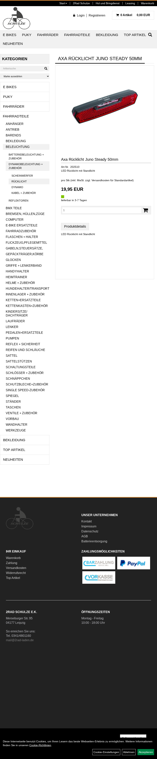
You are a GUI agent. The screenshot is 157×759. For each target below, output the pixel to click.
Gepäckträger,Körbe (24, 254)
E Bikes (9, 35)
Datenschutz (89, 531)
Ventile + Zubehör (21, 413)
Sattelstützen (19, 361)
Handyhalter (17, 271)
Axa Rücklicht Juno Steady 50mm (89, 159)
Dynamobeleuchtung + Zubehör (26, 166)
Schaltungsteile (21, 367)
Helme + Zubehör (20, 282)
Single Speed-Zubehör (25, 390)
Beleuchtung (17, 146)
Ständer (13, 401)
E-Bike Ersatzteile (22, 225)
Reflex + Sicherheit (23, 344)
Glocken (13, 259)
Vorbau (12, 418)
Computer (15, 219)
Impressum (88, 526)
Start (62, 3)
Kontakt (86, 521)
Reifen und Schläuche (25, 350)
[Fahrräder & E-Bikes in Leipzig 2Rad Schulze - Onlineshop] (16, 18)
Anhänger (15, 123)
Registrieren (97, 15)
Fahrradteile (77, 35)
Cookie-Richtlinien (40, 745)
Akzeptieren (146, 752)
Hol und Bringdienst (107, 3)
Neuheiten (13, 44)
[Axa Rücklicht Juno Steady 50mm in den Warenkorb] (145, 210)
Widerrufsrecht (16, 573)
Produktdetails (75, 226)
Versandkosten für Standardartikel (112, 180)
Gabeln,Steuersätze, (24, 248)
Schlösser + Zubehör (25, 373)
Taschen (13, 407)
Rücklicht (19, 181)
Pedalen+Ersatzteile (24, 332)
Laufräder (15, 321)
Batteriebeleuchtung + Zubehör (26, 156)
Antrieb (12, 129)
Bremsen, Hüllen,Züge (25, 214)
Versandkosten (16, 568)
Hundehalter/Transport (27, 288)
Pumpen (12, 338)
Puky (26, 35)
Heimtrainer (16, 277)
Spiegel (12, 396)
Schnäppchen (18, 378)
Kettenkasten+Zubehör (27, 305)
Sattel (11, 355)
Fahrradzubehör (21, 231)
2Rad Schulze (81, 3)
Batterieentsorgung (94, 541)
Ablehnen (129, 752)
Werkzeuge (16, 430)
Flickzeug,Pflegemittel (26, 242)
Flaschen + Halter (22, 237)
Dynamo (17, 187)
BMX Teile (14, 208)
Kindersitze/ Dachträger (17, 313)
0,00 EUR (135, 15)
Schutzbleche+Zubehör (27, 384)
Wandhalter (16, 424)
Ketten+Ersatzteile (23, 300)
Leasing (130, 3)
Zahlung (11, 563)
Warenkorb (147, 3)
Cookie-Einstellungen (106, 752)
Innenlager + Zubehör (25, 294)
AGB (84, 536)
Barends (13, 135)
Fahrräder (47, 35)
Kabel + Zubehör (23, 192)
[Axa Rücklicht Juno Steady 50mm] (104, 106)
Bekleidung (107, 35)
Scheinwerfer (22, 175)
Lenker (12, 327)
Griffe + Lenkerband (24, 265)
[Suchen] (46, 68)
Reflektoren (18, 200)
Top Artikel (135, 35)
